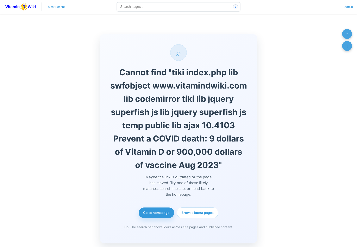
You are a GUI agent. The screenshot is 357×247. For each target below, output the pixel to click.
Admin (348, 6)
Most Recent (56, 6)
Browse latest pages (197, 213)
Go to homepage (156, 213)
